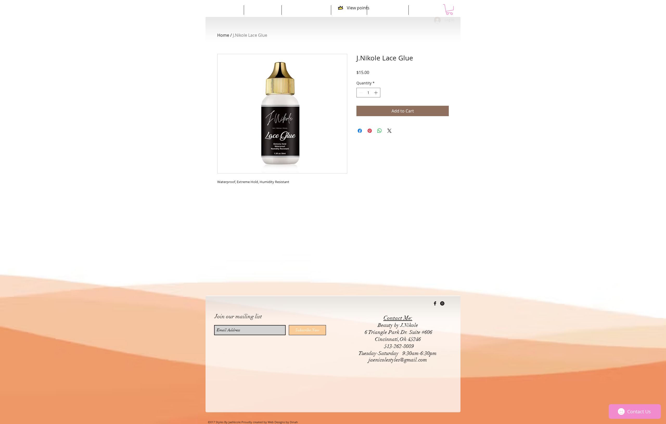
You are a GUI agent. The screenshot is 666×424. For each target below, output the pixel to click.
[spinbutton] (368, 92)
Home (223, 35)
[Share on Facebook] (360, 131)
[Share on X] (389, 131)
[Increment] (376, 92)
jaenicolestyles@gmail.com (398, 360)
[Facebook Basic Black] (435, 303)
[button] (449, 9)
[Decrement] (360, 92)
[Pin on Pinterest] (370, 131)
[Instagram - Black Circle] (442, 303)
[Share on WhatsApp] (379, 131)
